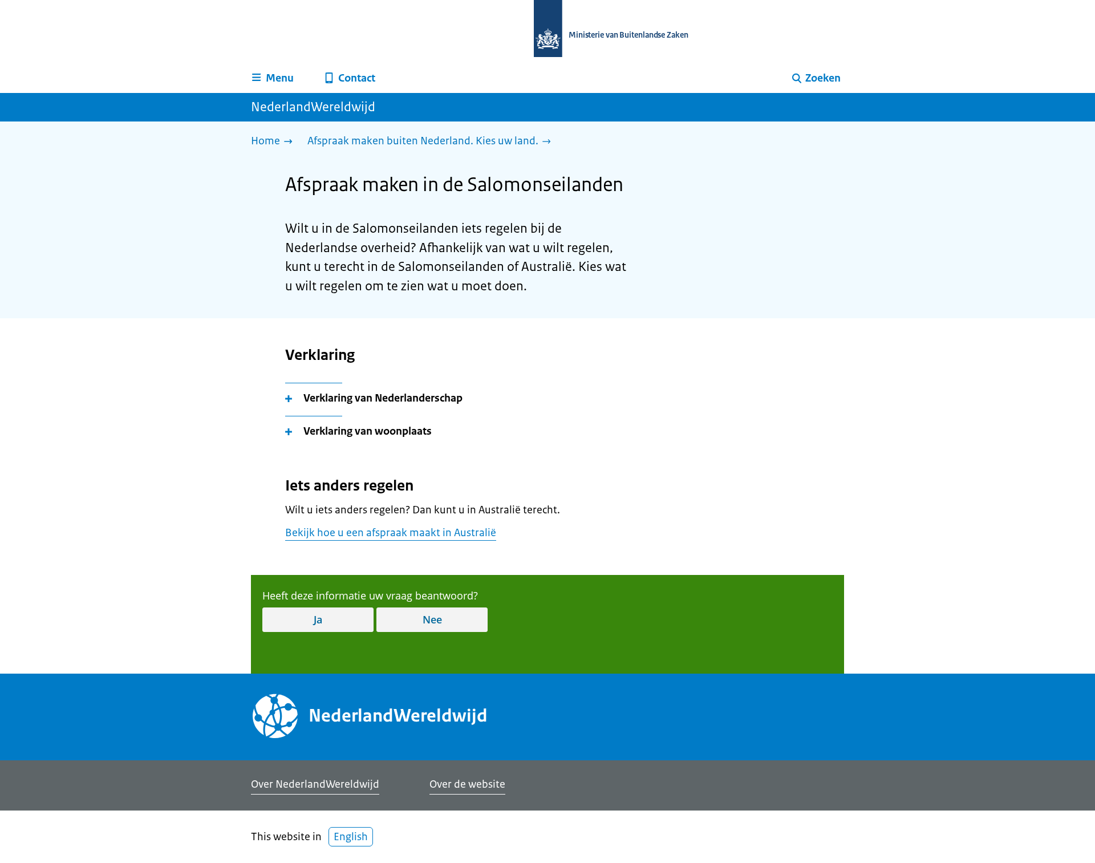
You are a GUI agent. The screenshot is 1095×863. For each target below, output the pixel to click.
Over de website (467, 784)
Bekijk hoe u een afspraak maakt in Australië (390, 533)
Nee (432, 619)
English (351, 837)
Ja (318, 619)
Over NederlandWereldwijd (315, 784)
